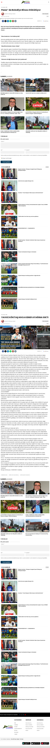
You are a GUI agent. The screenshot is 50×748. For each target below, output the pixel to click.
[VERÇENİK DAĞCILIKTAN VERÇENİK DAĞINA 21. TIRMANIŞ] (37, 123)
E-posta (28, 150)
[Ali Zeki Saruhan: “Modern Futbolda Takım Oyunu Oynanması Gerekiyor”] (9, 249)
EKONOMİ (16, 732)
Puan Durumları (29, 728)
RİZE (47, 16)
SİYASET (16, 726)
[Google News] (45, 21)
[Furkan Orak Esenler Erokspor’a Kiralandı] (9, 261)
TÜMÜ (47, 167)
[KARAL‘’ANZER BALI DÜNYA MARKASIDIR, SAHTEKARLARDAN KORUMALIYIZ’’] (12, 123)
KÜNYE (27, 730)
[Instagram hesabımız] (23, 715)
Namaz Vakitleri (29, 724)
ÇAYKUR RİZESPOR (18, 728)
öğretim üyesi (4, 474)
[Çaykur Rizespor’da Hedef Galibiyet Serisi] (9, 308)
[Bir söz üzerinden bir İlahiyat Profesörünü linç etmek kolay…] (37, 525)
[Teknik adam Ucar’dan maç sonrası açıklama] (9, 226)
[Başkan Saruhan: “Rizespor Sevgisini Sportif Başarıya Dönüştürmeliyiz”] (9, 178)
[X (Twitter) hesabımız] (21, 715)
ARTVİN (15, 730)
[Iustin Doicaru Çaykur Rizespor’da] (9, 190)
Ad (2, 150)
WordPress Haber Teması (17, 739)
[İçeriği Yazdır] (15, 21)
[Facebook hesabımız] (19, 715)
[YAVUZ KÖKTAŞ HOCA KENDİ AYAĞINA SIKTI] (37, 85)
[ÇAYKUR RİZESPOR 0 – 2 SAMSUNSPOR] (9, 238)
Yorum (2, 141)
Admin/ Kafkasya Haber (10, 13)
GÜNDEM (16, 724)
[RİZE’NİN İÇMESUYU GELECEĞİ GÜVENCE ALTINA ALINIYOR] (12, 85)
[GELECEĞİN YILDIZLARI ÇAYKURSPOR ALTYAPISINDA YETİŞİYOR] (9, 297)
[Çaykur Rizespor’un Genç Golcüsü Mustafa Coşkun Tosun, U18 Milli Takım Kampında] (9, 214)
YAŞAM (15, 734)
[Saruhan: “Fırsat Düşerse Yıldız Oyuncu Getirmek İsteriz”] (9, 202)
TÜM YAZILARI (45, 13)
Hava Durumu (28, 723)
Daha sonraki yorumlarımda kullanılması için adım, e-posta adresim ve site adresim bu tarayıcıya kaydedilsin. (24, 155)
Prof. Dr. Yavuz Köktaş (14, 474)
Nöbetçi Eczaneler (29, 726)
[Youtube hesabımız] (25, 715)
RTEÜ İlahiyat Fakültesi (25, 474)
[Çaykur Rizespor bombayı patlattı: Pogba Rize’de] (9, 285)
